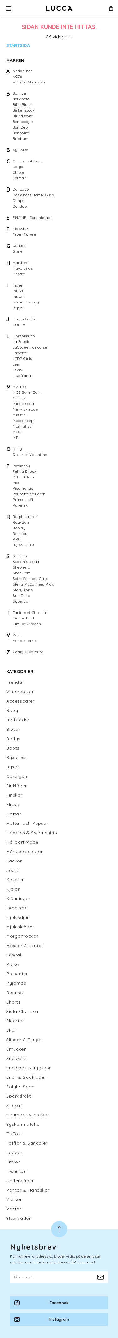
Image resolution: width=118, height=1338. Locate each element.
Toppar (14, 1152)
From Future (24, 234)
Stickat (14, 1105)
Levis (17, 369)
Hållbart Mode (22, 842)
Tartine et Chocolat (30, 612)
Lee (16, 364)
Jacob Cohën (25, 319)
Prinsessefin (24, 499)
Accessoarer (20, 701)
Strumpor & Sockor (27, 1115)
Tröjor (13, 1162)
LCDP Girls (22, 358)
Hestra (19, 273)
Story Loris (23, 589)
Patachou (21, 465)
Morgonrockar (22, 936)
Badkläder (17, 720)
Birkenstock (24, 110)
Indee (18, 285)
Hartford (21, 262)
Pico (16, 482)
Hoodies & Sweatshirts (31, 832)
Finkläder (16, 785)
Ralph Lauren (25, 516)
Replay (19, 527)
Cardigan (16, 776)
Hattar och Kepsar (27, 823)
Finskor (14, 795)
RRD (17, 539)
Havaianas (23, 268)
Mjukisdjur (17, 917)
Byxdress (16, 757)
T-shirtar (15, 1171)
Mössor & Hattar (24, 945)
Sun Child (21, 595)
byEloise (20, 149)
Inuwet (19, 296)
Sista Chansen (22, 1011)
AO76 (17, 76)
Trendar (15, 682)
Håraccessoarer (24, 851)
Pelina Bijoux (25, 471)
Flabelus (21, 228)
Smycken (16, 1049)
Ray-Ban (21, 522)
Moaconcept (24, 420)
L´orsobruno (24, 336)
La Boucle (21, 341)
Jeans (13, 870)
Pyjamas (16, 983)
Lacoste (20, 352)
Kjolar (13, 889)
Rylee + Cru (23, 544)
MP (15, 437)
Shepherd (22, 567)
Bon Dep (20, 127)
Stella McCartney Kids (33, 584)
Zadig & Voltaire (28, 652)
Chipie (18, 172)
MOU (17, 431)
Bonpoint (21, 132)
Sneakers (16, 1058)
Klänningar (18, 898)
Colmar (19, 178)
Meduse (20, 398)
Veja (17, 635)
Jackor (14, 861)
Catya (18, 166)
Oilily (17, 448)
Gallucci (20, 245)
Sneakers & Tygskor (28, 1068)
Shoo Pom (22, 573)
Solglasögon (20, 1086)
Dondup (20, 206)
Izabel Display (26, 302)
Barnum (20, 93)
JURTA (19, 324)
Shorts (13, 1002)
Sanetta (20, 556)
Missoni (20, 415)
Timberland (23, 618)
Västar (13, 1209)
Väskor (14, 1199)
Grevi (17, 251)
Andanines (22, 70)
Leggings (16, 908)
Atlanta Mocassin (29, 82)
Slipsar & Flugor (24, 1039)
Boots (13, 748)
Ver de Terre (24, 640)
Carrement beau (28, 161)
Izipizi (18, 307)
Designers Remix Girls (33, 194)
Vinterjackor (20, 691)
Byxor (12, 767)
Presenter (17, 974)
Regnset (15, 992)
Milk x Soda (23, 403)
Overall (14, 955)
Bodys (13, 738)
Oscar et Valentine (30, 454)
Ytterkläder (18, 1218)
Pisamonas (23, 488)
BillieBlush (22, 104)
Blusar (13, 729)
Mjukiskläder (20, 927)
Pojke (12, 964)
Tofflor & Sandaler (27, 1143)
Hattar (13, 814)
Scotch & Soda (26, 561)
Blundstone (23, 115)
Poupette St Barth (29, 494)
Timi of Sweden (27, 623)
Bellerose (21, 99)
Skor (11, 1030)
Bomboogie (23, 121)
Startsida (18, 45)
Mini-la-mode (25, 409)
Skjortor (15, 1021)
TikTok (13, 1133)
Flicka (13, 804)
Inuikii (18, 290)
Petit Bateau (24, 477)
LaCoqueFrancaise (30, 347)
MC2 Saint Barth (28, 392)
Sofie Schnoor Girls (30, 578)
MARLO (19, 386)
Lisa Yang (22, 375)
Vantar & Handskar (27, 1190)
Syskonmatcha (23, 1124)
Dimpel (19, 200)
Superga (20, 601)
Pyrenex (20, 505)
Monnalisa (22, 426)
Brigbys (20, 138)
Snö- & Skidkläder (26, 1077)
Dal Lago (21, 189)
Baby (12, 710)
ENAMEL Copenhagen (33, 217)
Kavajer (15, 879)
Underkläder (20, 1180)
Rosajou (20, 533)
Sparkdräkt (18, 1096)
